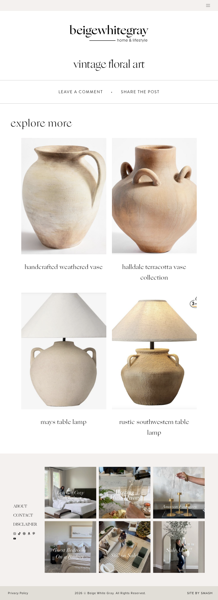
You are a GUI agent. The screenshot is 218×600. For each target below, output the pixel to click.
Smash (207, 593)
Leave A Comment (80, 92)
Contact (23, 515)
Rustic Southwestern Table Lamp (154, 427)
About (20, 506)
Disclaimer (25, 525)
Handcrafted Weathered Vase (64, 267)
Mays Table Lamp (64, 422)
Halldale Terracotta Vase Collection (154, 272)
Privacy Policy (18, 593)
